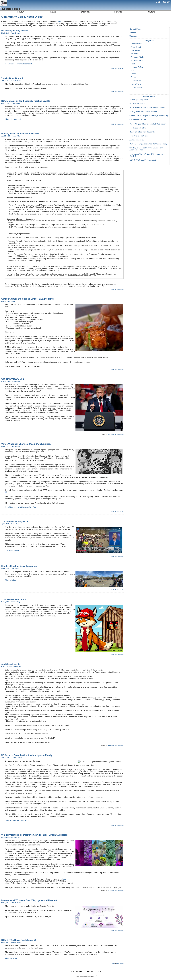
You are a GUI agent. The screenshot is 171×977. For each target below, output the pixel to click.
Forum (60, 21)
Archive (132, 32)
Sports (133, 74)
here (64, 879)
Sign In (166, 2)
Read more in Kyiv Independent (18, 64)
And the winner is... (136, 140)
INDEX (20, 12)
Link (112, 69)
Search (89, 971)
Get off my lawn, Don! (137, 120)
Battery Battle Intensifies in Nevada (143, 112)
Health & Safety (137, 67)
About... (80, 971)
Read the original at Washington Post (20, 507)
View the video (11, 958)
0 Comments (119, 69)
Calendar (133, 36)
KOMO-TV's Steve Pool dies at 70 (142, 160)
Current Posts (135, 29)
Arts (132, 70)
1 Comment (120, 963)
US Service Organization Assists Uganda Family (148, 144)
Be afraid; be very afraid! (139, 100)
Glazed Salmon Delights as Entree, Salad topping (148, 116)
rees (109, 434)
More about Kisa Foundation (17, 820)
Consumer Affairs (137, 57)
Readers (151, 12)
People (133, 77)
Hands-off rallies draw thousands (142, 132)
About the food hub (13, 119)
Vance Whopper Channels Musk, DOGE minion (147, 124)
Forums (118, 12)
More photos (10, 580)
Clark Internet (85, 976)
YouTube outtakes (12, 550)
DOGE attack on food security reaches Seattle (147, 108)
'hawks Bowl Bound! (137, 104)
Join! (158, 2)
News (53, 12)
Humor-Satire (136, 84)
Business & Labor (138, 61)
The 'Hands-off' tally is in (138, 128)
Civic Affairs (135, 50)
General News (136, 44)
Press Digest (136, 47)
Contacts (97, 971)
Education (135, 54)
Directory (85, 12)
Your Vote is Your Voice (138, 136)
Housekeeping (136, 87)
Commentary (136, 80)
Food (133, 64)
